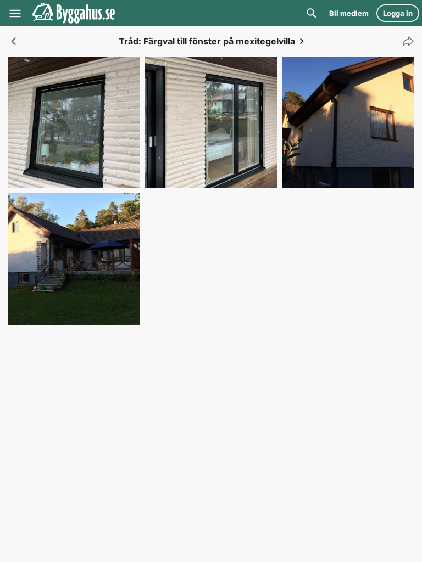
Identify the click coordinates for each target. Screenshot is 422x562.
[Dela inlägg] (406, 41)
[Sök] (312, 13)
